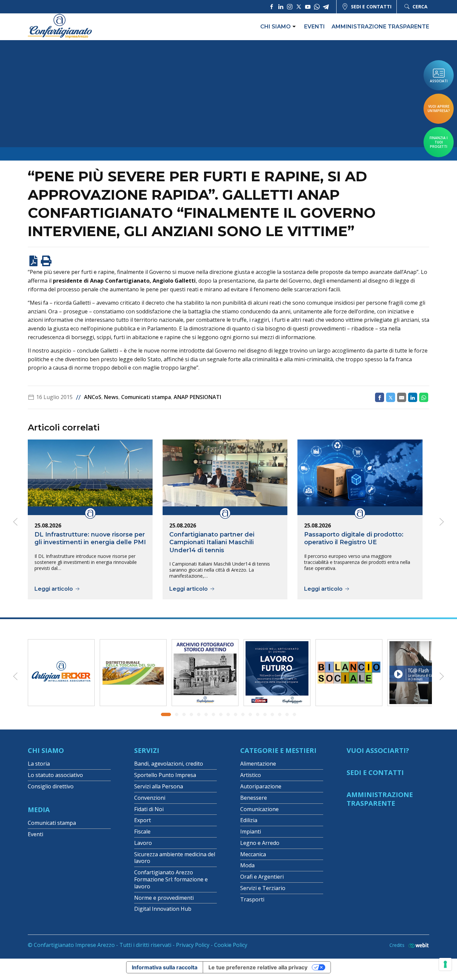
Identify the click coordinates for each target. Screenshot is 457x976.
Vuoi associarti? (378, 750)
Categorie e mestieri (278, 750)
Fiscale (142, 831)
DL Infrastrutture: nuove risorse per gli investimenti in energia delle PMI (90, 538)
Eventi (314, 26)
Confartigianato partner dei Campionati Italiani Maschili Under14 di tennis (211, 542)
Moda (247, 865)
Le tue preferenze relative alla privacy (257, 967)
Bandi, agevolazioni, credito (168, 763)
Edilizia (248, 820)
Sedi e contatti (371, 6)
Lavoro (143, 843)
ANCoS (92, 397)
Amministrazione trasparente (380, 26)
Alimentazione (258, 763)
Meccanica (253, 854)
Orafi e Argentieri (262, 876)
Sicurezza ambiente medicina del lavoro (174, 858)
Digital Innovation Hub (162, 908)
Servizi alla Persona (158, 786)
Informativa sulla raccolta (164, 967)
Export (142, 820)
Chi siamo (275, 26)
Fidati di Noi (149, 809)
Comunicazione (259, 809)
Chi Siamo (46, 750)
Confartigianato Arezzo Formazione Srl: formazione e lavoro (171, 879)
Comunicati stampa (146, 397)
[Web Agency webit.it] (416, 945)
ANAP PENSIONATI (197, 397)
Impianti (250, 831)
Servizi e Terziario (262, 888)
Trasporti (252, 899)
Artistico (250, 775)
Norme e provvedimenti (164, 897)
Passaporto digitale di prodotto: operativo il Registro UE (353, 538)
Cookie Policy (230, 945)
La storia (39, 763)
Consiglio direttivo (51, 786)
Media (39, 809)
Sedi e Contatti (375, 772)
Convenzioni (149, 797)
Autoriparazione (260, 786)
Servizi (146, 750)
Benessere (253, 797)
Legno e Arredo (259, 843)
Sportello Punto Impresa (165, 775)
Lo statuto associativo (55, 775)
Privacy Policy (192, 945)
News (111, 397)
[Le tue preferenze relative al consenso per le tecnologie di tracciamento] (445, 964)
